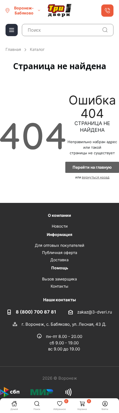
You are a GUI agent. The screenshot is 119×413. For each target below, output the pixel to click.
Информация (59, 234)
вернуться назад (95, 177)
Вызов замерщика (59, 279)
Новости (60, 226)
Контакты (59, 286)
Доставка (59, 259)
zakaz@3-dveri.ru (94, 311)
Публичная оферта (59, 252)
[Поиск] (105, 30)
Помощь (59, 267)
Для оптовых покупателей (59, 245)
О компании (59, 215)
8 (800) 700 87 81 (36, 312)
